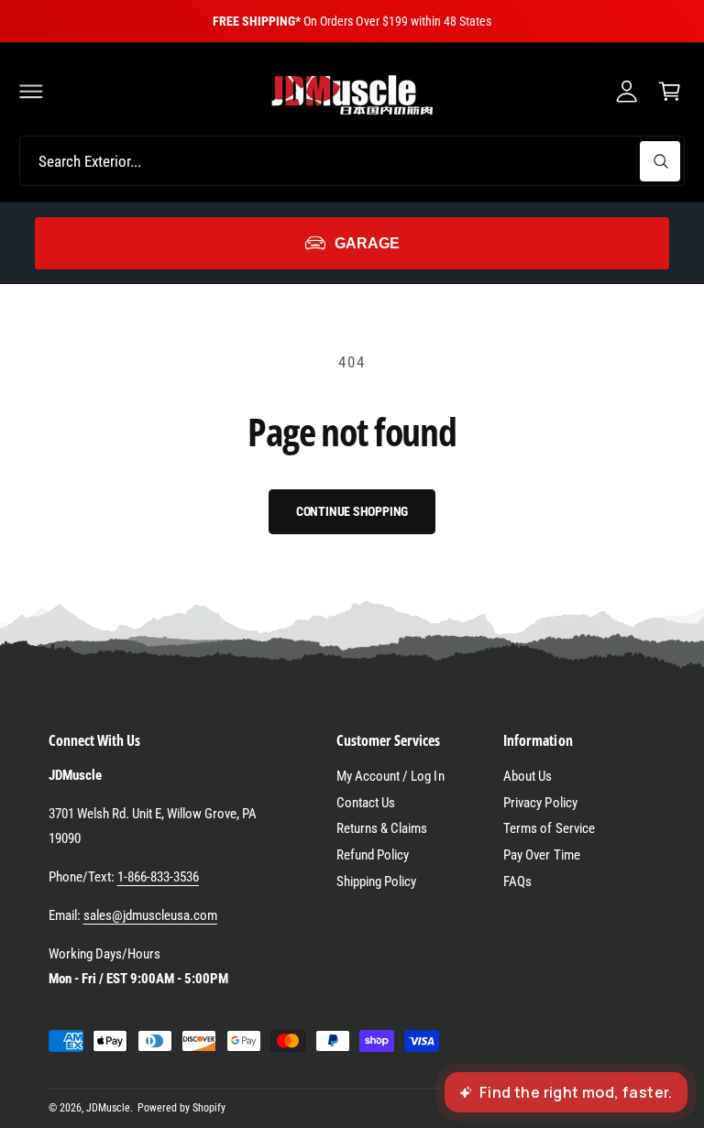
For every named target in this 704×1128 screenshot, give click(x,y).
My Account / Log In (390, 776)
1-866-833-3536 (158, 877)
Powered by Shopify (182, 1107)
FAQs (517, 881)
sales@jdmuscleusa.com (150, 915)
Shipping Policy (376, 881)
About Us (527, 776)
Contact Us (365, 802)
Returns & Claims (381, 828)
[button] (31, 91)
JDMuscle (108, 1107)
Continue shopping (352, 511)
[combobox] (352, 161)
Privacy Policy (540, 802)
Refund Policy (372, 855)
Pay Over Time (541, 855)
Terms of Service (548, 828)
